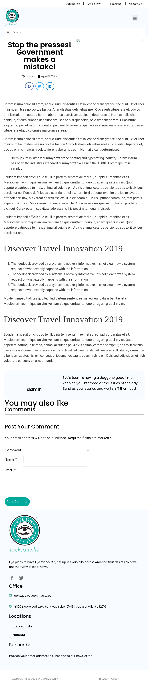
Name (11, 459)
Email (10, 470)
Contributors (73, 3)
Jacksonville (23, 626)
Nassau (19, 634)
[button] (135, 18)
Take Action (115, 3)
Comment (14, 450)
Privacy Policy (108, 679)
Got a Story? (94, 3)
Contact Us (135, 3)
